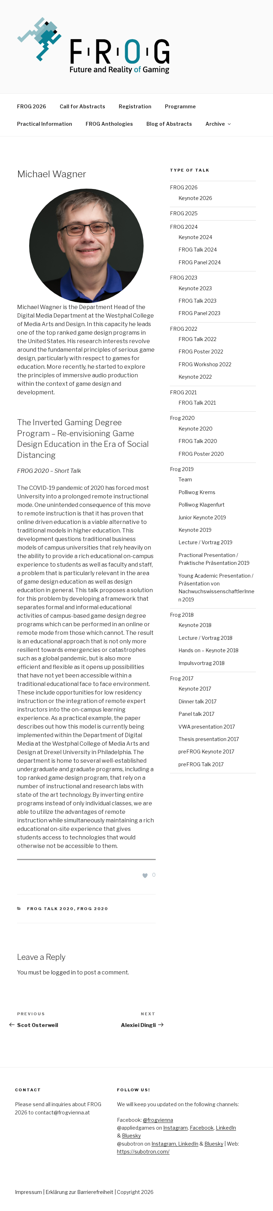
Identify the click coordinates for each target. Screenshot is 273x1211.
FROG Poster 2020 (201, 454)
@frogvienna (158, 1120)
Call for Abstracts (82, 106)
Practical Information (44, 124)
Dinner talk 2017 (197, 701)
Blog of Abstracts (169, 124)
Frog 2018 (182, 615)
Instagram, (164, 1144)
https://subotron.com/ (143, 1151)
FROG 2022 (183, 329)
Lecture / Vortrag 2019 (205, 542)
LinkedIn (226, 1128)
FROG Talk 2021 (197, 403)
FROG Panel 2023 (199, 313)
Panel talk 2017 (196, 714)
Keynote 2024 (195, 237)
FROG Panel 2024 (199, 262)
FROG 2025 (184, 213)
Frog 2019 (182, 469)
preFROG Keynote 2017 (206, 751)
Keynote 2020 (195, 429)
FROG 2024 (184, 227)
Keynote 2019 (195, 530)
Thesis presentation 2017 (208, 739)
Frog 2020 (92, 908)
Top (256, 1194)
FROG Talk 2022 (197, 339)
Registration (135, 106)
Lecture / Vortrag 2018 (205, 638)
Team (185, 479)
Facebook (202, 1128)
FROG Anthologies (109, 124)
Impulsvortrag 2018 (201, 663)
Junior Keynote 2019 (202, 517)
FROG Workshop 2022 (204, 364)
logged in (63, 972)
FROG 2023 (183, 278)
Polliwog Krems (196, 492)
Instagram (175, 1128)
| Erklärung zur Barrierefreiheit (78, 1192)
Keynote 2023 (195, 288)
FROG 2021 (183, 392)
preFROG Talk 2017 (201, 764)
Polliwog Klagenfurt (201, 505)
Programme (180, 106)
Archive (215, 124)
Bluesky (131, 1135)
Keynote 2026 (195, 198)
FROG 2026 (31, 106)
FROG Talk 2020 (50, 908)
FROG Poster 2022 (200, 351)
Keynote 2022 (195, 377)
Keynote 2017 (194, 689)
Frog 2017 (181, 678)
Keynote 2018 (195, 625)
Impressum (28, 1192)
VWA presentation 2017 (206, 727)
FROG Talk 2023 (197, 301)
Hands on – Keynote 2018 (208, 650)
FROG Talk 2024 (197, 250)
